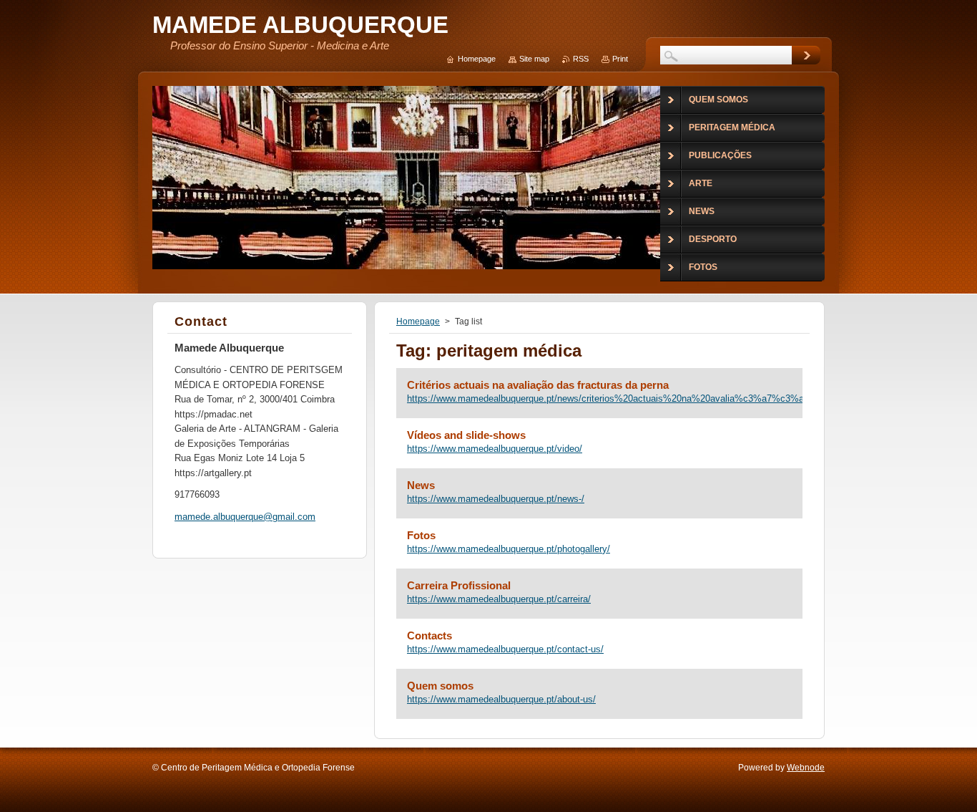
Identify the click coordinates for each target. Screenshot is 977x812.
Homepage (418, 321)
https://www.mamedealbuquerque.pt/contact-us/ (505, 649)
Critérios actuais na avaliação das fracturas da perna (538, 385)
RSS (581, 58)
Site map (534, 58)
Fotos (421, 535)
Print (620, 58)
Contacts (429, 635)
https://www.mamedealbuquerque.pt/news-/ (495, 498)
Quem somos (440, 686)
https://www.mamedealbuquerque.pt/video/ (494, 448)
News (421, 485)
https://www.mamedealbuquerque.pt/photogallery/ (508, 548)
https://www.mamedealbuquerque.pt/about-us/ (501, 699)
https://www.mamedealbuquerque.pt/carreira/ (499, 599)
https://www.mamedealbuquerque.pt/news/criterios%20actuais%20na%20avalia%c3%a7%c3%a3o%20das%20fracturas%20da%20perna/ (599, 398)
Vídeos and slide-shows (466, 435)
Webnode (806, 767)
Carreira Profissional (459, 585)
